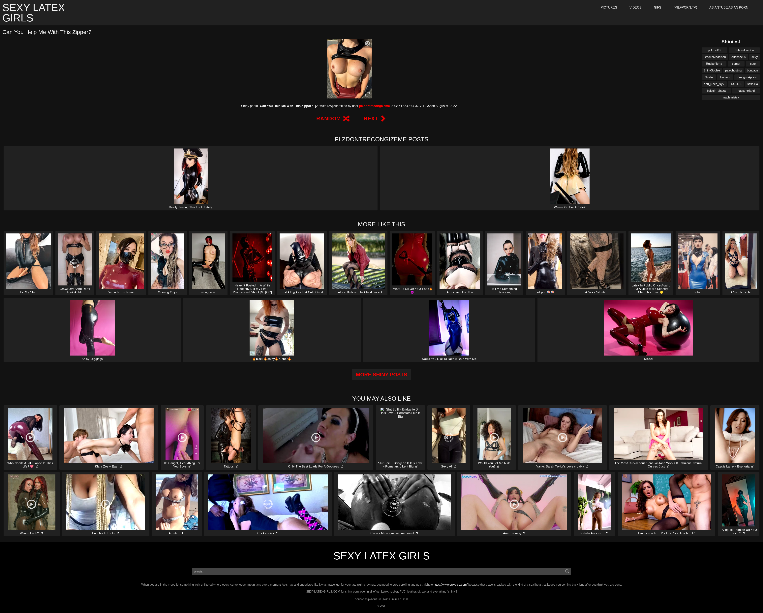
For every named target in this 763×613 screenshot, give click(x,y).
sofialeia (752, 84)
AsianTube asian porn (728, 7)
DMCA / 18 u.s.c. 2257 (395, 599)
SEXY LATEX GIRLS (381, 556)
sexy (754, 57)
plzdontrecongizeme (374, 106)
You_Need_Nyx (714, 84)
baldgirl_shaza (716, 90)
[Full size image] (367, 94)
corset (736, 63)
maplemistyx (730, 97)
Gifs (657, 7)
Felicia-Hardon (744, 50)
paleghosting (733, 70)
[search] (567, 571)
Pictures (609, 7)
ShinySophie (712, 70)
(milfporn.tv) (685, 7)
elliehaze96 (738, 57)
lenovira (725, 77)
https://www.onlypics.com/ (451, 584)
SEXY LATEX (33, 12)
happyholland (746, 90)
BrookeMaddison (715, 57)
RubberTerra (714, 63)
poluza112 (714, 50)
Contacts (361, 599)
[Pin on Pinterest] (367, 43)
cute (753, 63)
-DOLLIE (736, 84)
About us (375, 599)
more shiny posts (381, 375)
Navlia (709, 77)
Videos (635, 7)
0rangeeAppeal (747, 77)
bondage (752, 70)
